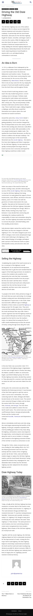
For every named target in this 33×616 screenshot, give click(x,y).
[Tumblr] (19, 21)
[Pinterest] (11, 21)
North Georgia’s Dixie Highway (15, 357)
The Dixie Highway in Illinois (20, 180)
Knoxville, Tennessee (14, 416)
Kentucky (7, 405)
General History (10, 6)
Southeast (12, 9)
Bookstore (14, 611)
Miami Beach (15, 80)
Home (3, 6)
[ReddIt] (15, 21)
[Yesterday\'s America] (16, 2)
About (19, 611)
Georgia (15, 405)
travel (16, 9)
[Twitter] (7, 21)
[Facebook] (3, 21)
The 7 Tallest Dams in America (8, 594)
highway (26, 305)
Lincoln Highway (18, 140)
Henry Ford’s (19, 118)
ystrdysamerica (7, 18)
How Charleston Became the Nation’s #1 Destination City (24, 595)
